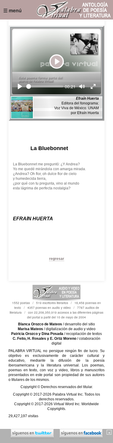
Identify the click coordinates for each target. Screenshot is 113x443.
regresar (56, 259)
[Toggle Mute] (82, 86)
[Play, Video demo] (20, 86)
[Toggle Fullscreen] (93, 86)
